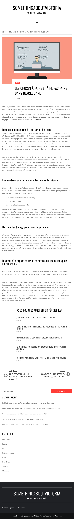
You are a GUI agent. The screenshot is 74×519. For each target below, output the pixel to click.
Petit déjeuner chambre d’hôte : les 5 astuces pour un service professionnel (28, 403)
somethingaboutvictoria (37, 8)
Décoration (6, 439)
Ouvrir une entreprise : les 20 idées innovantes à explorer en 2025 (24, 414)
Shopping (5, 471)
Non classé (6, 462)
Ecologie (5, 444)
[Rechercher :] (26, 391)
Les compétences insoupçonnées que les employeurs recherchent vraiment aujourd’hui (41, 348)
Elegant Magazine (45, 516)
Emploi (17, 83)
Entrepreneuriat (8, 453)
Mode (4, 457)
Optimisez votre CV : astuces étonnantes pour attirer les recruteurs (39, 338)
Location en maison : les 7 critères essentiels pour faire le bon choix (25, 425)
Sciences (5, 466)
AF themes (57, 516)
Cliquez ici (37, 120)
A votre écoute (20, 508)
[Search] (68, 21)
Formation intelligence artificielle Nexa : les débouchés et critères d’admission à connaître (42, 328)
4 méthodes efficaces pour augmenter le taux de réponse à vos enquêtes (21, 375)
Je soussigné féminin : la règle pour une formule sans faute (36, 318)
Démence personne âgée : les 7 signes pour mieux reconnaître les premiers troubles (31, 408)
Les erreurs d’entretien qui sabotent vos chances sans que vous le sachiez (41, 358)
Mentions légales (8, 508)
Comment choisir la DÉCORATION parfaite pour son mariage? (53, 374)
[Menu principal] (37, 21)
